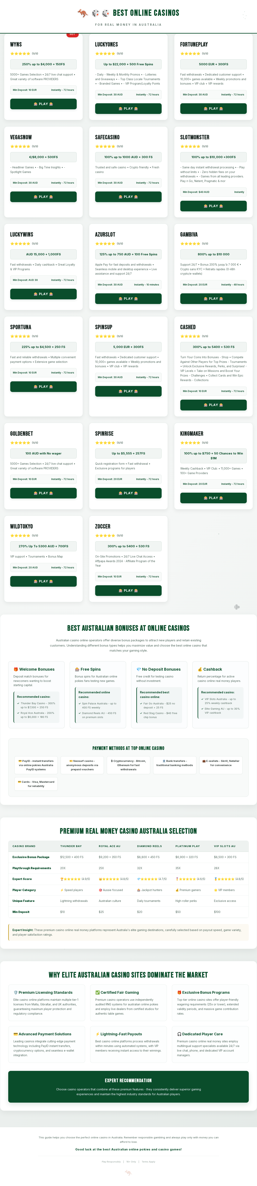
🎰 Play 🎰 (43, 104)
